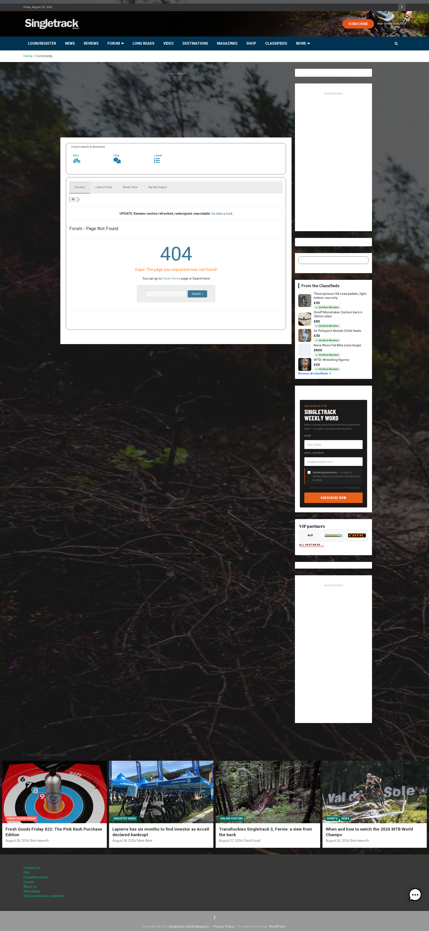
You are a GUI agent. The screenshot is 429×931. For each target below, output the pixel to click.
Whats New (130, 187)
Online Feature (231, 818)
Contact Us (31, 868)
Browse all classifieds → (314, 373)
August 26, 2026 (337, 840)
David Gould (252, 840)
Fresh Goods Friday (21, 818)
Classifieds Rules (35, 877)
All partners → (311, 544)
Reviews (91, 43)
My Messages (157, 187)
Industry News (125, 818)
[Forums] (73, 199)
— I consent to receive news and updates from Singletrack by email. (336, 476)
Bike (76, 155)
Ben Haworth (40, 840)
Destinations (195, 43)
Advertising (31, 891)
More (301, 43)
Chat (116, 155)
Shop (251, 43)
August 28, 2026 (17, 840)
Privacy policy (353, 487)
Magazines (227, 43)
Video (168, 43)
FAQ (26, 873)
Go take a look (222, 213)
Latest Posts (103, 187)
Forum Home (171, 278)
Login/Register (42, 43)
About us (30, 887)
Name (307, 435)
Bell (310, 535)
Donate (28, 882)
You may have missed (46, 754)
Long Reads (143, 43)
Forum (113, 43)
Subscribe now (334, 497)
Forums (80, 187)
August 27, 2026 (230, 840)
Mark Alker (145, 840)
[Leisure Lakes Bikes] (333, 535)
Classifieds (276, 43)
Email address (314, 452)
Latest (158, 155)
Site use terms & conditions (43, 896)
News (70, 43)
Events (332, 818)
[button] (415, 895)
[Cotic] (357, 535)
